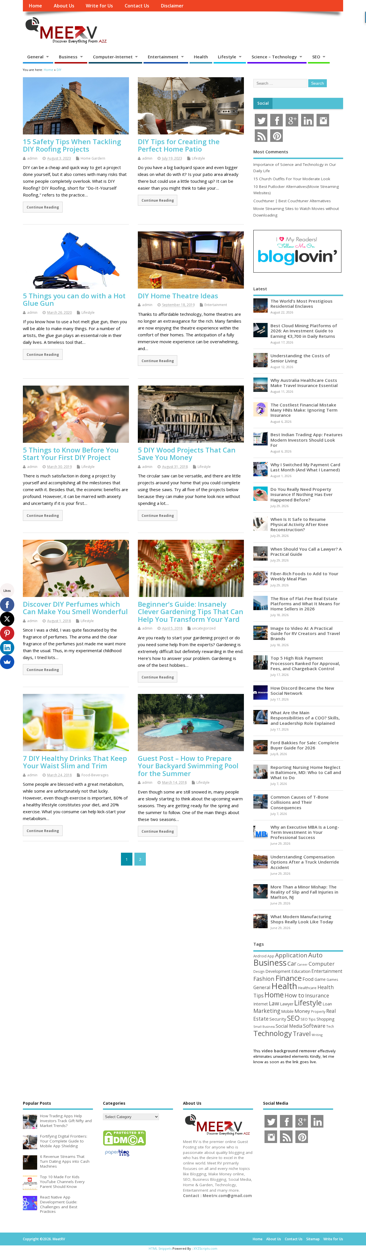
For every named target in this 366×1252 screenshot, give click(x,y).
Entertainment (163, 56)
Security (277, 1019)
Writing (317, 1035)
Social (263, 103)
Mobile (287, 1011)
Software (314, 1025)
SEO (316, 56)
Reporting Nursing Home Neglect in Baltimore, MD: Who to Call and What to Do (305, 772)
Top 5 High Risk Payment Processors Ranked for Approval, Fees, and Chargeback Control (305, 663)
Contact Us (137, 6)
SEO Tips (308, 1019)
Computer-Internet (113, 56)
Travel (302, 1033)
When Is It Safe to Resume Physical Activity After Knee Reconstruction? (299, 524)
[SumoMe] (7, 662)
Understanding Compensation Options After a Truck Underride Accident (304, 862)
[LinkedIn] (7, 647)
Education (301, 971)
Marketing (266, 1011)
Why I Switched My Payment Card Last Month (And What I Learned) (305, 467)
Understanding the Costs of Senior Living (300, 358)
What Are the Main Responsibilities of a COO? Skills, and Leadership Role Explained (305, 718)
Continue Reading (43, 207)
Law (274, 1003)
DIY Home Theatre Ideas (178, 295)
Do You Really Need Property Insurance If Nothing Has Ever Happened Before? (301, 494)
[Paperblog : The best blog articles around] (117, 1157)
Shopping (326, 1019)
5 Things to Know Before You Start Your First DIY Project (71, 453)
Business (68, 56)
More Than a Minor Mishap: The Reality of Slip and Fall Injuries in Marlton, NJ (304, 892)
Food (308, 979)
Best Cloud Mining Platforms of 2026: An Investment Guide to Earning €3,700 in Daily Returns (303, 331)
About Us (64, 6)
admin (32, 158)
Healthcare (307, 987)
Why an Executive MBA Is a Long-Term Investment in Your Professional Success (304, 832)
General (35, 56)
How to (294, 995)
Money (302, 1011)
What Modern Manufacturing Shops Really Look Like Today (301, 919)
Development (278, 971)
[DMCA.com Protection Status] (124, 1145)
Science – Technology (274, 56)
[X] (7, 619)
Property (318, 1011)
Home (35, 6)
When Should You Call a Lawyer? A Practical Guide (306, 551)
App (270, 956)
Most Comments (270, 151)
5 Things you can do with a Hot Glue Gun (74, 299)
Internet (260, 1004)
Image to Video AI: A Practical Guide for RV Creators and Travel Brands (305, 633)
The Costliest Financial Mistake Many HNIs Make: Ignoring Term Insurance (303, 410)
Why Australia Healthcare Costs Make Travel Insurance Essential (304, 382)
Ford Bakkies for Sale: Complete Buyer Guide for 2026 (304, 745)
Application (291, 955)
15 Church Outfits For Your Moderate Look (291, 178)
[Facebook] (7, 605)
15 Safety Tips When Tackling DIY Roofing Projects (72, 145)
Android (259, 956)
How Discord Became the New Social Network (302, 690)
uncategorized (204, 628)
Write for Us (99, 6)
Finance (288, 978)
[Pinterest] (7, 633)
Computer (322, 963)
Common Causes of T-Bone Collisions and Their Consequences (299, 802)
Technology (272, 1033)
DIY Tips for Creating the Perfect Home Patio (179, 145)
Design (258, 971)
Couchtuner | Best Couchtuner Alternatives (292, 200)
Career (302, 965)
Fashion (263, 979)
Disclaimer (172, 6)
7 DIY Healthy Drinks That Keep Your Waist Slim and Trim (75, 761)
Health (201, 56)
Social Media (289, 1026)
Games (332, 979)
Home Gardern (93, 158)
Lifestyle (227, 56)
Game (320, 979)
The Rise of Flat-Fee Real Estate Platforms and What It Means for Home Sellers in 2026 (305, 604)
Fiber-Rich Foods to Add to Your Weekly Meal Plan (304, 576)
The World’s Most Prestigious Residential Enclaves (301, 303)
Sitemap (313, 1239)
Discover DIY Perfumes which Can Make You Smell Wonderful (75, 607)
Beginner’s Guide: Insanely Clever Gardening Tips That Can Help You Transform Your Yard (190, 611)
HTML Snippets (160, 1248)
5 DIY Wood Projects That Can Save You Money (187, 453)
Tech (330, 1026)
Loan (327, 1004)
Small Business (264, 1027)
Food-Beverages (94, 775)
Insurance (317, 995)
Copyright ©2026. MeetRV (44, 1239)
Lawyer (286, 1004)
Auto (315, 955)
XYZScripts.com (205, 1248)
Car (291, 963)
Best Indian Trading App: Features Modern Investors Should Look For (306, 440)
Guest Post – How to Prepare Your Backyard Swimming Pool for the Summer (188, 765)
